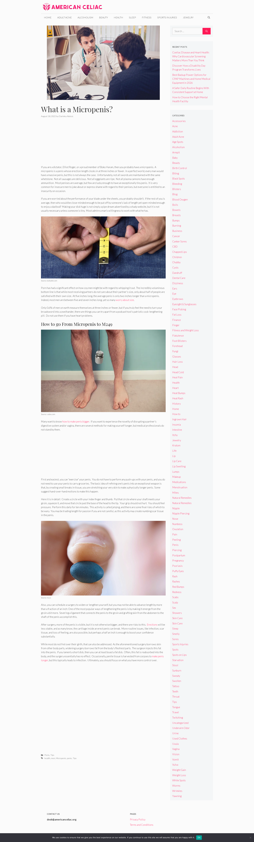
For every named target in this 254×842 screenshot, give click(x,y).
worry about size (125, 299)
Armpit (176, 152)
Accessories (179, 121)
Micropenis (61, 758)
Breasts (176, 215)
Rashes (176, 581)
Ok (199, 837)
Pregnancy (178, 560)
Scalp (175, 602)
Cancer (176, 236)
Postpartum (178, 555)
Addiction (177, 131)
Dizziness (177, 283)
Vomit (175, 759)
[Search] (206, 31)
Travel (175, 712)
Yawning (177, 796)
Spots (175, 649)
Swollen (176, 680)
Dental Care (178, 277)
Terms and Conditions (141, 824)
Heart (175, 387)
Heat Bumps (178, 393)
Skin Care (177, 618)
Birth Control (179, 168)
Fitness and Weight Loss (185, 330)
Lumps (175, 471)
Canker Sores (179, 241)
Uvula (175, 743)
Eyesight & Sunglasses (184, 304)
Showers (177, 612)
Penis (47, 755)
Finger (175, 325)
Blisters (176, 189)
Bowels (176, 209)
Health (118, 17)
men (53, 758)
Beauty (103, 17)
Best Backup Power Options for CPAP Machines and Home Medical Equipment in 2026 (191, 78)
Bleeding (177, 183)
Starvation (177, 660)
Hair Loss (177, 361)
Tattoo (175, 686)
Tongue (176, 707)
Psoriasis (177, 565)
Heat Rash (177, 398)
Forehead (177, 346)
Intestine (177, 429)
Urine (175, 733)
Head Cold (178, 372)
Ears (174, 288)
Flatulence (178, 335)
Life (174, 450)
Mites (175, 492)
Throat (175, 696)
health (47, 758)
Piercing (177, 550)
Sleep (132, 17)
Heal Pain (177, 377)
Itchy (175, 435)
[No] (250, 837)
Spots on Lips (179, 654)
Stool (175, 665)
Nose (175, 518)
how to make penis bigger (75, 421)
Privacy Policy (137, 819)
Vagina (175, 748)
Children (177, 257)
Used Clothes (179, 738)
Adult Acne (64, 17)
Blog (174, 194)
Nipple (176, 508)
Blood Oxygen (180, 199)
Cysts (175, 267)
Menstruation (179, 487)
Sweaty (176, 675)
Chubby (176, 262)
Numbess (177, 524)
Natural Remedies (182, 497)
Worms (176, 785)
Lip (174, 456)
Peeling (176, 539)
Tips (52, 755)
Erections (152, 624)
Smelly (175, 633)
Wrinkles (177, 790)
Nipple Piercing (180, 513)
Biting (175, 173)
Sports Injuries (167, 17)
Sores (175, 639)
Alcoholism (85, 17)
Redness (176, 592)
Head (175, 367)
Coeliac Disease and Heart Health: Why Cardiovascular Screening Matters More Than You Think (190, 56)
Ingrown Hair (179, 419)
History (176, 403)
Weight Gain (179, 769)
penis (69, 758)
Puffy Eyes (178, 571)
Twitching (177, 717)
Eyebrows (177, 298)
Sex (174, 607)
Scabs (175, 597)
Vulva (175, 764)
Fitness (146, 17)
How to (176, 414)
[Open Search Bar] (209, 17)
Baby (175, 157)
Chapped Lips (179, 251)
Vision (175, 754)
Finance (176, 319)
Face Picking (179, 309)
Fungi (175, 351)
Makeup (176, 476)
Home (47, 17)
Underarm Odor (181, 728)
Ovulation (177, 529)
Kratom (176, 445)
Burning (176, 225)
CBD (175, 246)
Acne (175, 126)
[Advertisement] (103, 143)
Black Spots (178, 178)
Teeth (175, 691)
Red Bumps (178, 586)
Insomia (176, 424)
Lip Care (176, 461)
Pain (174, 534)
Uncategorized (180, 722)
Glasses (176, 356)
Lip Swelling (179, 466)
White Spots (179, 780)
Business (177, 230)
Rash (174, 576)
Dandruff (177, 272)
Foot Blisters (179, 340)
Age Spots (177, 141)
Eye (174, 293)
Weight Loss (179, 775)
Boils (175, 204)
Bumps (176, 220)
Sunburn (176, 670)
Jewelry (188, 17)
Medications (179, 482)
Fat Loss (176, 314)
